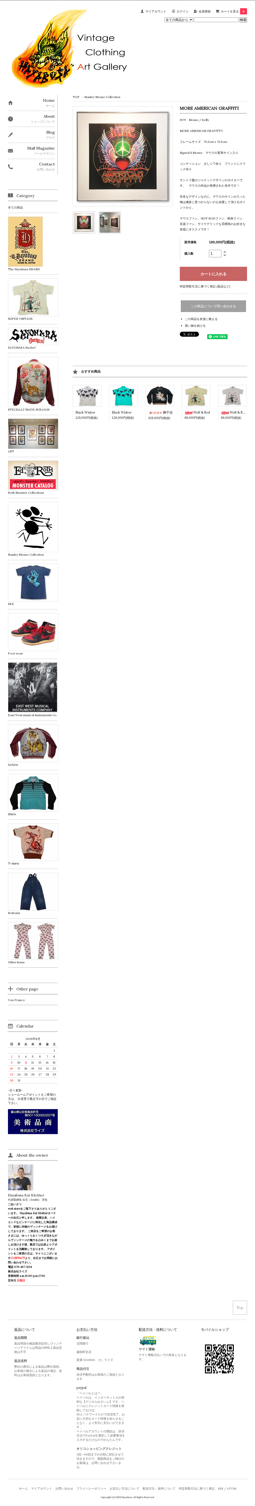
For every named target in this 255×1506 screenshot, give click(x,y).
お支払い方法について (124, 1488)
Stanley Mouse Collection (102, 97)
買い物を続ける (195, 325)
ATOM (231, 1488)
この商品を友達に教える (201, 319)
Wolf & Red (201, 412)
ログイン (183, 11)
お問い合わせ (64, 1488)
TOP (76, 97)
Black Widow (85, 412)
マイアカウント (155, 11)
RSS (220, 1488)
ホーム (23, 1488)
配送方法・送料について (159, 1488)
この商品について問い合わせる (213, 306)
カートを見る (233, 11)
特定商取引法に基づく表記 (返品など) (205, 286)
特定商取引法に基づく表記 (197, 1488)
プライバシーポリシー (91, 1488)
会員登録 (205, 11)
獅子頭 (168, 412)
